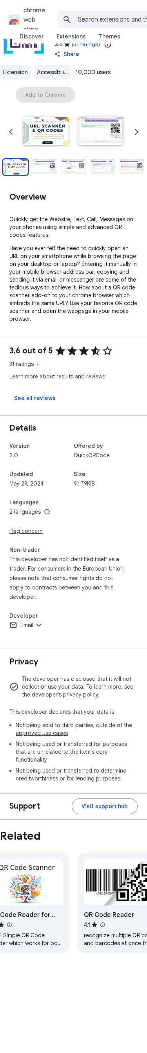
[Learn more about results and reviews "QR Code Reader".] (102, 924)
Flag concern (26, 531)
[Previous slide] (11, 132)
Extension (15, 72)
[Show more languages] (47, 512)
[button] (46, 132)
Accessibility (53, 72)
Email (26, 625)
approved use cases (42, 733)
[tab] (31, 36)
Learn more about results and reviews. (58, 376)
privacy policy (80, 694)
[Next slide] (136, 132)
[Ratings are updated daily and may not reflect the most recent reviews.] (108, 44)
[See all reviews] (34, 398)
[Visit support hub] (105, 806)
